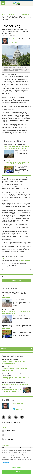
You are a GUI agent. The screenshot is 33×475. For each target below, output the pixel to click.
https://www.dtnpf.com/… (9, 258)
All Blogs (3, 348)
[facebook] (3, 417)
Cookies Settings (16, 467)
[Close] (30, 451)
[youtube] (16, 417)
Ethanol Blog (26, 14)
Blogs (18, 14)
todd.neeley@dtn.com (24, 260)
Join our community (13, 422)
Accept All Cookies (16, 472)
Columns (11, 14)
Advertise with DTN (10, 439)
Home (4, 14)
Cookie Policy (5, 462)
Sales (6, 435)
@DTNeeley (13, 42)
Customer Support (10, 430)
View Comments (16, 280)
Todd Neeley (14, 39)
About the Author (18, 403)
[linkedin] (22, 417)
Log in (4, 422)
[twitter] (9, 417)
